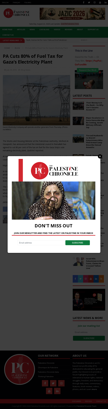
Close (100, 156)
